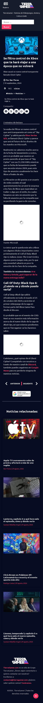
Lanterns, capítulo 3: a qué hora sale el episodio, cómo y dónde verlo (21, 520)
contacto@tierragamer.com (15, 680)
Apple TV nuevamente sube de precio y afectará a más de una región (18, 462)
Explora (6, 7)
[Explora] (6, 4)
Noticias (19, 93)
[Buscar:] (18, 22)
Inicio (10, 93)
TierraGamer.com (11, 667)
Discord (32, 364)
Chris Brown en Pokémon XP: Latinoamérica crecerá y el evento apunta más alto (20, 577)
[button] (6, 111)
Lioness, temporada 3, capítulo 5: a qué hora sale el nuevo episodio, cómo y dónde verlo (20, 636)
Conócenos (26, 683)
